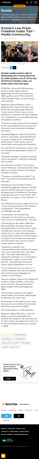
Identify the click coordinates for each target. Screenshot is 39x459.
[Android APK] (7, 440)
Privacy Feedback (7, 434)
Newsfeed (5, 347)
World (10, 334)
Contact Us (5, 431)
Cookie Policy (14, 431)
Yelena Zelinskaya (20, 339)
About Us (4, 428)
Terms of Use (20, 428)
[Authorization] (27, 2)
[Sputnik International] (6, 3)
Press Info (11, 428)
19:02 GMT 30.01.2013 (8, 39)
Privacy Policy (24, 431)
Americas (12, 410)
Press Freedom (25, 343)
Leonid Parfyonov (7, 339)
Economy (29, 410)
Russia (4, 334)
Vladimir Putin (14, 347)
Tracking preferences (21, 434)
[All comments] (3, 456)
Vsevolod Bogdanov (20, 334)
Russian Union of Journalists (10, 343)
